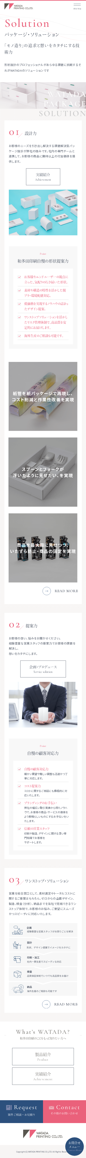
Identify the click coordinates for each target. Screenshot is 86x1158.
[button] (77, 5)
